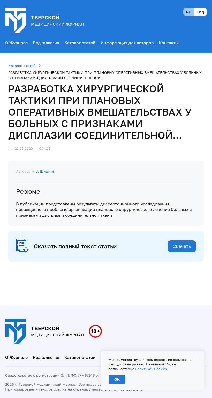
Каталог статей (79, 42)
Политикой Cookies (151, 369)
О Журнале (16, 42)
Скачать (182, 246)
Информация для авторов (127, 42)
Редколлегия (46, 42)
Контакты (169, 42)
